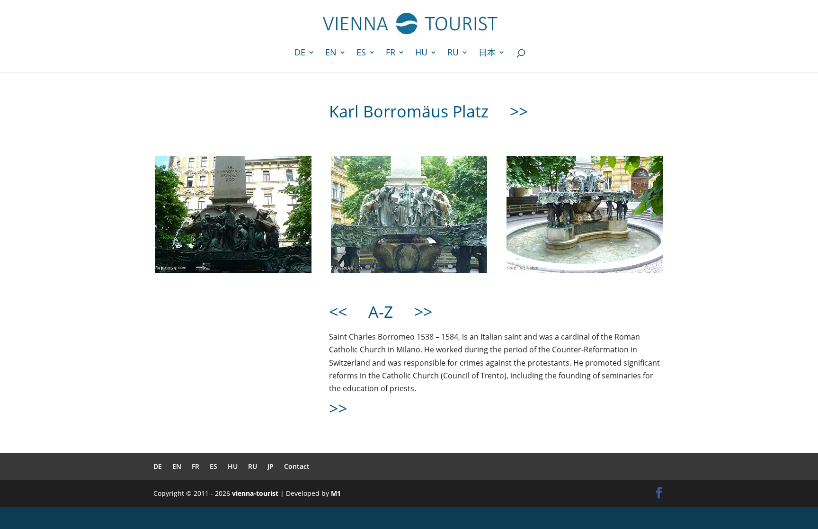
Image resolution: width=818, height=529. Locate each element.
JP (270, 466)
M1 (336, 493)
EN (331, 53)
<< (338, 312)
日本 (487, 53)
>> (519, 111)
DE (299, 53)
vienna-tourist (255, 493)
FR (390, 53)
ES (361, 53)
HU (421, 53)
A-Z (380, 312)
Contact (297, 466)
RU (453, 53)
